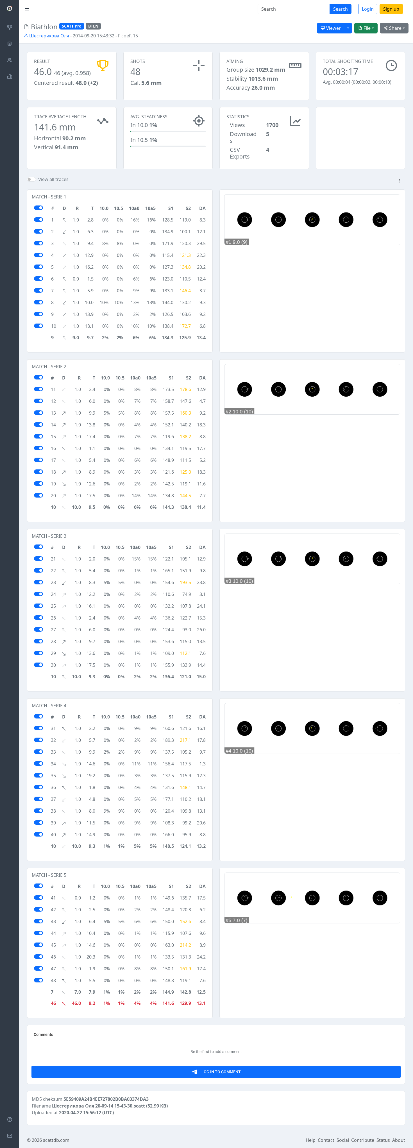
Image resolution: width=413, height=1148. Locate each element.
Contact (326, 1140)
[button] (399, 181)
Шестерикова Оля (48, 36)
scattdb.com (56, 1140)
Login (368, 9)
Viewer (333, 28)
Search (340, 9)
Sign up (391, 9)
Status (383, 1140)
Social (343, 1140)
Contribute (362, 1140)
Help (311, 1140)
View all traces (53, 179)
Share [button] (394, 28)
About (398, 1140)
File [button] (366, 28)
